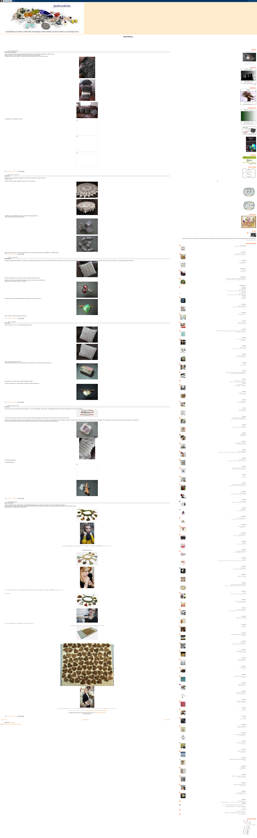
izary (249, 232)
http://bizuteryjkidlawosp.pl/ (100, 712)
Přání (245, 760)
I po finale (6, 406)
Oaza (245, 476)
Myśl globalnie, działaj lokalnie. (239, 569)
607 (245, 577)
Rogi (245, 717)
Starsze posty (167, 719)
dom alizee (243, 809)
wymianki (6, 175)
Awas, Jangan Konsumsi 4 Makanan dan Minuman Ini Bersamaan (232, 560)
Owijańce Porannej (241, 576)
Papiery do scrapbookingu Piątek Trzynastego (235, 812)
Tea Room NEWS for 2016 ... (240, 552)
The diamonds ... (242, 660)
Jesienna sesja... (242, 735)
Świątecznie (243, 340)
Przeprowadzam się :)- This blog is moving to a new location (233, 802)
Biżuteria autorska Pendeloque (239, 776)
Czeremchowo (242, 667)
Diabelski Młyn (242, 459)
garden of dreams (242, 659)
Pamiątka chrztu (242, 263)
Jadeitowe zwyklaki (242, 777)
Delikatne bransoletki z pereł (240, 535)
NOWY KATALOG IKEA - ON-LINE (239, 502)
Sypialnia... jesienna (241, 727)
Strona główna (85, 719)
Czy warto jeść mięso (241, 323)
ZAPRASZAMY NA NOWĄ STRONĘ (238, 494)
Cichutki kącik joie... (241, 742)
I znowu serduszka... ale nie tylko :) (238, 519)
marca (247, 826)
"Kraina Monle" (242, 534)
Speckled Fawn (242, 293)
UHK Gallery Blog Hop (241, 331)
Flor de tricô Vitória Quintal (240, 793)
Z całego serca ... (242, 517)
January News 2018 (241, 444)
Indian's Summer (242, 685)
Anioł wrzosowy (242, 365)
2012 (245, 831)
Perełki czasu (243, 642)
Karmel (244, 627)
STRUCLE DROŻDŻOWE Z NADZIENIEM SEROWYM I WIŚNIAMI (232, 452)
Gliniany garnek (242, 314)
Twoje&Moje (243, 767)
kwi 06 (248, 823)
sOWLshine (243, 509)
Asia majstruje (242, 401)
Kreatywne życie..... (241, 384)
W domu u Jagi (242, 393)
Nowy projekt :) (243, 718)
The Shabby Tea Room (241, 551)
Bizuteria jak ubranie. (241, 692)
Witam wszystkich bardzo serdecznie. (238, 381)
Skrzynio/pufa (243, 752)
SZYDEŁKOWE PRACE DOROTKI (239, 643)
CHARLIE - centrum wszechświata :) (238, 593)
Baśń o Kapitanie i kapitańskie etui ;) (238, 373)
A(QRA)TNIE (243, 434)
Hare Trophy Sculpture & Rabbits (239, 427)
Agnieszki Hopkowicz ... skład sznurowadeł (236, 806)
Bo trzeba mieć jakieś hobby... (239, 484)
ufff (245, 618)
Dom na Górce (242, 501)
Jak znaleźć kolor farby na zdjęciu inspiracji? (236, 294)
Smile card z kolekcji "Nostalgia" (239, 306)
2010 (245, 833)
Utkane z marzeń (242, 322)
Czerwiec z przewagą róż (240, 356)
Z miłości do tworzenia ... (240, 676)
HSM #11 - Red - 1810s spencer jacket (237, 485)
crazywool (243, 270)
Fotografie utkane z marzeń (239, 784)
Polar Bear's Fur (242, 801)
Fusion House (242, 409)
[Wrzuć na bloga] (20, 171)
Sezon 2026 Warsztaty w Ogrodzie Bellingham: (236, 279)
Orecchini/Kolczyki (242, 602)
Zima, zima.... (7, 323)
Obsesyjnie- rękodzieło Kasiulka (238, 634)
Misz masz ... (243, 527)
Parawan (244, 477)
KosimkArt (243, 626)
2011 (245, 832)
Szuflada (244, 297)
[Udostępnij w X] (21, 171)
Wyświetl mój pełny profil (251, 240)
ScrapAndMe (243, 245)
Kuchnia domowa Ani (241, 253)
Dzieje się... (243, 743)
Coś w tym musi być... (241, 693)
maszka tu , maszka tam (240, 380)
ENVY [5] (244, 635)
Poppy (244, 559)
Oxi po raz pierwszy (241, 339)
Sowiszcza (243, 677)
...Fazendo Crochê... (241, 792)
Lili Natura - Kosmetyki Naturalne (238, 584)
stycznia (247, 828)
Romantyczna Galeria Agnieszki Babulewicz (236, 372)
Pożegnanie (243, 298)
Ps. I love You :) (242, 710)
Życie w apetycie (242, 451)
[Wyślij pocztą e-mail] (18, 171)
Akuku (244, 668)
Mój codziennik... (242, 684)
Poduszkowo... (8, 258)
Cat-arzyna (243, 426)
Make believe (243, 492)
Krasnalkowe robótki (241, 701)
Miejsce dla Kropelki (241, 617)
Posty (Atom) (12, 722)
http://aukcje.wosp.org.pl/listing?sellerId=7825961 (96, 710)
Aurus (244, 592)
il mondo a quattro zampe (240, 601)
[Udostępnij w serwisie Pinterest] (23, 171)
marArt (244, 709)
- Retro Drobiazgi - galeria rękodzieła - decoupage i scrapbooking (231, 330)
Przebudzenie (243, 435)
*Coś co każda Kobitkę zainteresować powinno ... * (234, 804)
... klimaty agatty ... (241, 526)
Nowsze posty (4, 719)
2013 (245, 830)
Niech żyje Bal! (243, 652)
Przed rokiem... (242, 768)
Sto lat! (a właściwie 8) (241, 402)
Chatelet (244, 808)
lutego (247, 827)
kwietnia (247, 822)
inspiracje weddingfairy (240, 734)
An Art (244, 364)
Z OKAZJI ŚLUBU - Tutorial (240, 246)
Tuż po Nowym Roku (241, 544)
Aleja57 (244, 542)
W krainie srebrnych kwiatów (239, 468)
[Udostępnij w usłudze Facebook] (22, 171)
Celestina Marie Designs (240, 443)
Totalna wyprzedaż (241, 751)
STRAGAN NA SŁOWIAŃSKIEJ (239, 418)
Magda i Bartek (242, 785)
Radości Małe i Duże (241, 651)
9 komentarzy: (15, 498)
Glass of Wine (243, 271)
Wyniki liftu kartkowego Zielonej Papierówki (237, 460)
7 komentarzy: (15, 318)
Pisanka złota (243, 394)
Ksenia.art (243, 287)
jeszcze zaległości (242, 702)
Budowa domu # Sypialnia (240, 385)
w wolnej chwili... (242, 814)
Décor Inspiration (242, 410)
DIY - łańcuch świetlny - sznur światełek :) (237, 610)
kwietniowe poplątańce (10, 52)
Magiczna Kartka (242, 305)
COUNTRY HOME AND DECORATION (238, 759)
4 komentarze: (15, 716)
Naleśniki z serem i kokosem (240, 254)
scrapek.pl (243, 262)
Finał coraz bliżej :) (9, 502)
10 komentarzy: (15, 171)
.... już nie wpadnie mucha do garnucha (237, 419)
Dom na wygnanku (241, 726)
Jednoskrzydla (242, 567)
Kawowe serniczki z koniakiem (239, 348)
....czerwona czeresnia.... (240, 811)
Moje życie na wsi (242, 355)
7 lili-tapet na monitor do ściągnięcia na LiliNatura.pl (235, 585)
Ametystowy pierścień (241, 510)
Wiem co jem (243, 347)
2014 (245, 820)
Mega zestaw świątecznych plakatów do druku (236, 290)
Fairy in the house (242, 609)
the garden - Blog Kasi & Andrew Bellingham (236, 278)
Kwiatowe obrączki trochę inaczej (239, 469)
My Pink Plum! (242, 289)
